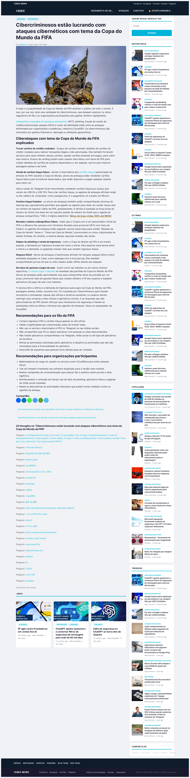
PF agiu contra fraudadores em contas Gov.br (32, 630)
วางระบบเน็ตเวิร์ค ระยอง (36, 514)
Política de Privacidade (95, 772)
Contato (110, 772)
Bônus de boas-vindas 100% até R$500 (90, 216)
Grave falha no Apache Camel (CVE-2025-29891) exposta (158, 154)
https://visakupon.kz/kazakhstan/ (41, 532)
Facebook (138, 4)
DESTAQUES (33, 19)
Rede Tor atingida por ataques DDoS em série (158, 553)
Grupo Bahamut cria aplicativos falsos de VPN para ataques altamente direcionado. (57, 417)
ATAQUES (124, 10)
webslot (29, 556)
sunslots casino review (36, 538)
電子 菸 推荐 (31, 502)
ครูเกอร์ (29, 520)
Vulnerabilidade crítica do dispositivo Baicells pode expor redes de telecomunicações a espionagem (156, 455)
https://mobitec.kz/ (34, 550)
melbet (29, 490)
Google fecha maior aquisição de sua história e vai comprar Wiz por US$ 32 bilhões (158, 169)
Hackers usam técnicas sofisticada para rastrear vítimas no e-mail (156, 199)
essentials (30, 483)
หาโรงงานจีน (31, 526)
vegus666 (30, 496)
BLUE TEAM (149, 51)
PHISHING (74, 625)
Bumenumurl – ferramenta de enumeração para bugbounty (158, 538)
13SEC (20, 11)
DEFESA (156, 51)
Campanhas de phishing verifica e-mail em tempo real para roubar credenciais (158, 104)
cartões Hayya (87, 172)
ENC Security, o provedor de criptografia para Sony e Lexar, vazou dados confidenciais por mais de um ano (158, 420)
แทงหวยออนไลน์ (33, 544)
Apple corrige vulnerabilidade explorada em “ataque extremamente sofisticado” (158, 696)
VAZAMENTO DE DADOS (103, 10)
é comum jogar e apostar (42, 271)
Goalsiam (30, 581)
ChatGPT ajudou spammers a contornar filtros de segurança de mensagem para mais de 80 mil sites (71, 633)
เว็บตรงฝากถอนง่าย (34, 447)
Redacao (23, 44)
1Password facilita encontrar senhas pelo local (157, 680)
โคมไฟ (29, 568)
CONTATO (138, 10)
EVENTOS (157, 164)
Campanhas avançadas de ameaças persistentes (41, 121)
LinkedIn (164, 4)
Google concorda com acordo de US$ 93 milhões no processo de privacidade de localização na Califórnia (158, 400)
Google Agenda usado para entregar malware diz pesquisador (157, 56)
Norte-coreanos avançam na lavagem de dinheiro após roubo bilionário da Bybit (157, 730)
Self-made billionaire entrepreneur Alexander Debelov (50, 508)
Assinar (152, 33)
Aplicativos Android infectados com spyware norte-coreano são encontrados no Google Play (157, 649)
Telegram (172, 4)
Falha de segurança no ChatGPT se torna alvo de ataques (107, 631)
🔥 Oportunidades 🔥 (160, 10)
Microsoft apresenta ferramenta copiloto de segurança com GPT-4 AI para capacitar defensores (158, 523)
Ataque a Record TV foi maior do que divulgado (158, 437)
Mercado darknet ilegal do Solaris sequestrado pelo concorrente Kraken (156, 489)
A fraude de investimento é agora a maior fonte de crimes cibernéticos (158, 505)
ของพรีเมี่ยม (31, 465)
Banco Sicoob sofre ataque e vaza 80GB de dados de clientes (157, 665)
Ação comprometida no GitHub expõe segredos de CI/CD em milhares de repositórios (157, 630)
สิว (27, 562)
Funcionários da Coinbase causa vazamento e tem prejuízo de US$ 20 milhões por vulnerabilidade (157, 87)
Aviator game (32, 459)
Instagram (147, 4)
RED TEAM (157, 535)
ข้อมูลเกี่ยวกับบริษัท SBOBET (38, 453)
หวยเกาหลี (30, 574)
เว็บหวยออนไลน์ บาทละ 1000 (38, 471)
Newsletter (121, 772)
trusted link (31, 477)
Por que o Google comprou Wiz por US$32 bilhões (156, 184)
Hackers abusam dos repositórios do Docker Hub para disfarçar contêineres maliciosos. (61, 409)
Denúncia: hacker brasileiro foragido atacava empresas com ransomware (157, 473)
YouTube (156, 4)
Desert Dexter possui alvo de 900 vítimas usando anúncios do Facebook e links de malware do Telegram (158, 713)
